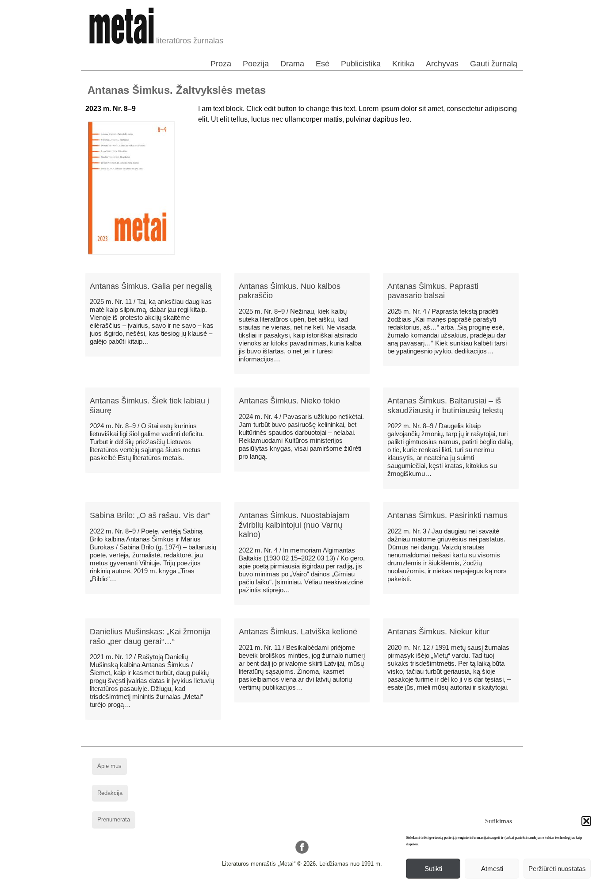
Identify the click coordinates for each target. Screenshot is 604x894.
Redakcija (109, 793)
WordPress (268, 887)
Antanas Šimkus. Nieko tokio (289, 400)
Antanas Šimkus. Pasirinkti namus (447, 515)
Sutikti (433, 868)
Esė (322, 63)
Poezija (256, 63)
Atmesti (492, 868)
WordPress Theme (309, 887)
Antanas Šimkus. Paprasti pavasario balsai (432, 291)
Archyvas (442, 63)
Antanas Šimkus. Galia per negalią (151, 286)
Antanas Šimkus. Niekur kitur (438, 631)
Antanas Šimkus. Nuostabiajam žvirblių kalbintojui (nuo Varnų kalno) (294, 525)
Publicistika (361, 63)
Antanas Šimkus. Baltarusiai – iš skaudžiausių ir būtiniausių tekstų (445, 405)
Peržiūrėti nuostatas (557, 868)
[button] (586, 821)
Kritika (403, 63)
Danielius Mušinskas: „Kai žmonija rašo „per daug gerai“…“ (150, 636)
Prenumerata (113, 819)
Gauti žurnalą (493, 63)
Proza (220, 63)
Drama (292, 63)
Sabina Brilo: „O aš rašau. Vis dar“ (150, 515)
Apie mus (109, 766)
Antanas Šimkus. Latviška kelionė (298, 631)
